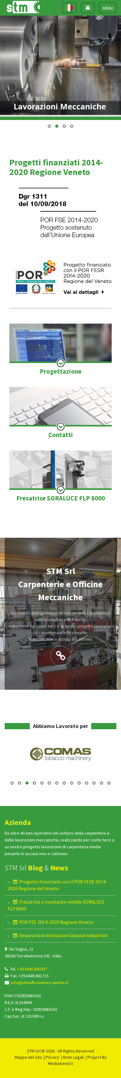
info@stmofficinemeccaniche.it (39, 982)
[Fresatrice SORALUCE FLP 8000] (60, 476)
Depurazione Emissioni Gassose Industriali (62, 935)
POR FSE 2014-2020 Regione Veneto (55, 922)
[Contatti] (60, 413)
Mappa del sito (28, 1057)
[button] (49, 126)
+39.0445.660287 (32, 969)
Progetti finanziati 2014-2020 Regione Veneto (56, 167)
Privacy (52, 1057)
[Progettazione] (60, 350)
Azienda (18, 822)
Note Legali (73, 1057)
